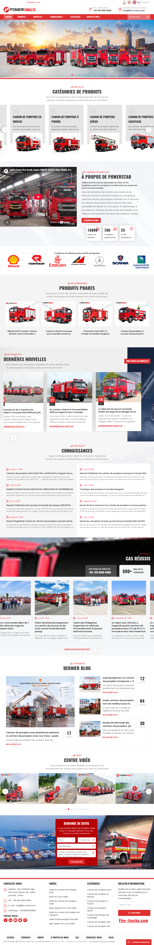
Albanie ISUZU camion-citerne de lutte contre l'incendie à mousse (22, 332)
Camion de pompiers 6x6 (98, 926)
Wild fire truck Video (58, 896)
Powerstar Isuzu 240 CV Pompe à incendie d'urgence (95, 332)
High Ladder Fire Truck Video (62, 923)
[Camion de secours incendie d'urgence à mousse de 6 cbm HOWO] (19, 788)
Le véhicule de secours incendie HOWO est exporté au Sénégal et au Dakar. (76, 410)
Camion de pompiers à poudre (97, 902)
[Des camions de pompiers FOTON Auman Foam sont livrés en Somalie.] (126, 387)
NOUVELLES (37, 17)
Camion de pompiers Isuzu (99, 889)
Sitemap (55, 941)
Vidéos (40, 937)
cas (77, 937)
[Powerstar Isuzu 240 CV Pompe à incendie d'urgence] (95, 314)
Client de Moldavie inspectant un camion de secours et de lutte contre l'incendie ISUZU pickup (19, 627)
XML (62, 941)
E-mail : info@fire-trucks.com (21, 905)
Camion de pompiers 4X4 (98, 922)
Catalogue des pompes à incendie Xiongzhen (102, 489)
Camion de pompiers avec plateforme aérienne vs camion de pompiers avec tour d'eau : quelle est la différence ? (32, 734)
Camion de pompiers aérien (96, 909)
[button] (72, 75)
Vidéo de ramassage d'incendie (63, 919)
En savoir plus (13, 744)
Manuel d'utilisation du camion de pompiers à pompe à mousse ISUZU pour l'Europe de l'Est (114, 473)
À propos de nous (91, 220)
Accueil (10, 937)
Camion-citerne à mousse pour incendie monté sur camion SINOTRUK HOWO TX (58, 332)
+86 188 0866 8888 (102, 10)
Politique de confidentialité (77, 941)
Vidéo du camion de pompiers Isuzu (63, 891)
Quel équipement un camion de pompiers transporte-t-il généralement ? (119, 679)
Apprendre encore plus (20, 426)
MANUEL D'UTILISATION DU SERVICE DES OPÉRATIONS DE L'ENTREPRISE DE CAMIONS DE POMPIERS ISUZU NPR (40, 489)
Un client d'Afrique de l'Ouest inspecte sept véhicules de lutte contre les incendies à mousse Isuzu (133, 627)
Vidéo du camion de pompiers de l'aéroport (64, 914)
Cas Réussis (75, 17)
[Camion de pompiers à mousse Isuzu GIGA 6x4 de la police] (135, 788)
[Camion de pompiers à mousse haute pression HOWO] (132, 314)
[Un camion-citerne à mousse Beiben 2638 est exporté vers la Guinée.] (28, 387)
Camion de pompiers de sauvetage (98, 916)
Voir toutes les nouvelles (137, 361)
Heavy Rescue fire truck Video (62, 908)
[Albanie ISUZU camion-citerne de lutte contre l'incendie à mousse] (22, 314)
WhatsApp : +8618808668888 (22, 910)
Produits (21, 17)
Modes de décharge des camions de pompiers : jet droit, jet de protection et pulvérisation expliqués (117, 724)
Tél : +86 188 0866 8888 (19, 900)
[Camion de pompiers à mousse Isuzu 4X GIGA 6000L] (96, 788)
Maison (8, 17)
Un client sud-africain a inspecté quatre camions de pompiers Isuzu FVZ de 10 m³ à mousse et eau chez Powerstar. (96, 627)
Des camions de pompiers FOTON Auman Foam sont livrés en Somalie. (125, 410)
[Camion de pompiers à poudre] (24, 144)
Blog (111, 937)
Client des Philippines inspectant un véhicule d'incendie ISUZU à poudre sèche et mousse (55, 627)
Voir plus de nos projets (77, 649)
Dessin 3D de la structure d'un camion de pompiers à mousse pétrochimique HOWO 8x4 (114, 505)
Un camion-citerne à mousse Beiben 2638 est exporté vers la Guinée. (27, 411)
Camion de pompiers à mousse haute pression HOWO (132, 332)
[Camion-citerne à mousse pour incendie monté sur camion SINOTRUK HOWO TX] (59, 314)
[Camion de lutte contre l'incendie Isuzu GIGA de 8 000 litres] (58, 788)
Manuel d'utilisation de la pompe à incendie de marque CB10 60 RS (38, 505)
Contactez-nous (93, 17)
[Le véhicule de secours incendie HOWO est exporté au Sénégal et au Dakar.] (77, 387)
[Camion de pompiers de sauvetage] (101, 141)
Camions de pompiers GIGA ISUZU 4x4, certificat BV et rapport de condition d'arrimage (40, 473)
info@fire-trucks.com (134, 10)
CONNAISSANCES (56, 17)
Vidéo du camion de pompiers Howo (63, 902)
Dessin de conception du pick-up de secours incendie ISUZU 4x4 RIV (112, 521)
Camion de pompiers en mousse (98, 895)
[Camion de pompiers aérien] (63, 143)
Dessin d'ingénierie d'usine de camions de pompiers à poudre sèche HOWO (40, 521)
